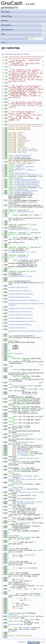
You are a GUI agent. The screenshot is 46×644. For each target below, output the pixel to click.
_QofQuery (19, 168)
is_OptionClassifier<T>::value (22, 229)
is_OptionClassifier (24, 212)
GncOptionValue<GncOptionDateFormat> (25, 331)
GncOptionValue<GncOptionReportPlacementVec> (26, 304)
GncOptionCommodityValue (25, 191)
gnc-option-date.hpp (27, 150)
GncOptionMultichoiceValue (26, 186)
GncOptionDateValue (23, 192)
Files (22, 34)
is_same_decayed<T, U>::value (22, 252)
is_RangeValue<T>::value (19, 276)
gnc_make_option (15, 616)
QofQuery (18, 170)
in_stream (12, 508)
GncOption (18, 353)
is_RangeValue (21, 257)
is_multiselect (24, 458)
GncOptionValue (15, 178)
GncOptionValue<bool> (18, 287)
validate (17, 471)
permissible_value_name (19, 489)
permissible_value (16, 484)
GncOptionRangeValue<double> (21, 321)
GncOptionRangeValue (17, 189)
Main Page (5, 12)
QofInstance (19, 175)
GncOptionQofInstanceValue (26, 181)
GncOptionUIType (29, 394)
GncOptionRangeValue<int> (20, 318)
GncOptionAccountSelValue (26, 184)
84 (4, 234)
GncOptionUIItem (21, 157)
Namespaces (22, 25)
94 (4, 257)
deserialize (22, 503)
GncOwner (18, 167)
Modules (4, 21)
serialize (28, 502)
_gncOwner (19, 165)
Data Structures (22, 30)
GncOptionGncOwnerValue (25, 179)
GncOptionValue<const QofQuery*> (23, 300)
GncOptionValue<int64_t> (19, 291)
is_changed (22, 455)
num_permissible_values (19, 476)
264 (4, 616)
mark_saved (22, 452)
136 (4, 353)
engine (3, 42)
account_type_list (27, 492)
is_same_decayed (22, 234)
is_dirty (21, 453)
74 (4, 212)
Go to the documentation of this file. (15, 54)
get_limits (18, 463)
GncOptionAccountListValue (26, 183)
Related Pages (6, 16)
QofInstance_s (21, 173)
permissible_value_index (19, 479)
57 (4, 170)
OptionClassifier (23, 155)
